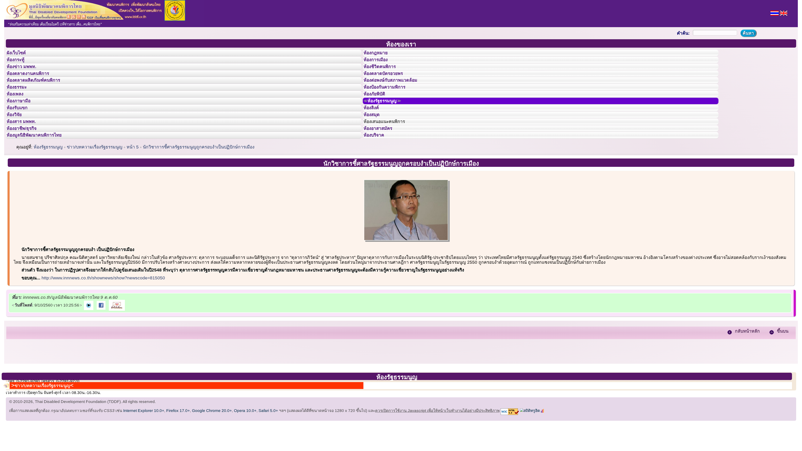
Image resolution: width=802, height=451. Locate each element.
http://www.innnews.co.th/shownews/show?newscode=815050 (103, 310)
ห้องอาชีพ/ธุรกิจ (25, 157)
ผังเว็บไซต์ (19, 54)
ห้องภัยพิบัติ (377, 110)
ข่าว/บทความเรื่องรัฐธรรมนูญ (94, 179)
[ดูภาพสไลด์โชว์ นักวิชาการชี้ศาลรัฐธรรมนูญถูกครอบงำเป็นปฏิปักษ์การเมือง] (88, 337)
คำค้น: (683, 33)
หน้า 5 (133, 179)
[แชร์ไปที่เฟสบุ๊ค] (101, 337)
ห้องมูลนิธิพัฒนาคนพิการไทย (40, 166)
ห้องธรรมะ (20, 101)
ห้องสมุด (374, 138)
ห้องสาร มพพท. (25, 148)
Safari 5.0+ (268, 445)
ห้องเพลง (18, 110)
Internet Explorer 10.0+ (143, 445)
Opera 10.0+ (245, 445)
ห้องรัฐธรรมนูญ (387, 120)
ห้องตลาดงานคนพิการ (33, 82)
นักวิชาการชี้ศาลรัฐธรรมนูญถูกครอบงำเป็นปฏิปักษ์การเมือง (198, 179)
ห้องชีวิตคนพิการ (384, 73)
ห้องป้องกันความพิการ (389, 101)
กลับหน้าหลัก (747, 363)
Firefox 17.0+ (178, 445)
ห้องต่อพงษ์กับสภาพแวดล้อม (396, 91)
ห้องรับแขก (20, 129)
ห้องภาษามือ (22, 120)
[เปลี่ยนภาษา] (774, 12)
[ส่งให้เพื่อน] (117, 337)
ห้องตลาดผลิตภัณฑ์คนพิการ (39, 91)
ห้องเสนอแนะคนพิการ (389, 148)
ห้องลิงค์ (374, 129)
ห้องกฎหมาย (379, 54)
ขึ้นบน (782, 363)
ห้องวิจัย (17, 138)
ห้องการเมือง (379, 63)
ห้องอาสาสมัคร (382, 157)
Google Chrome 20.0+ (212, 445)
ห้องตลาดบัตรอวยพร (388, 82)
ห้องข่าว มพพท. (25, 73)
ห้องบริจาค (377, 166)
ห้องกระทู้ (18, 63)
